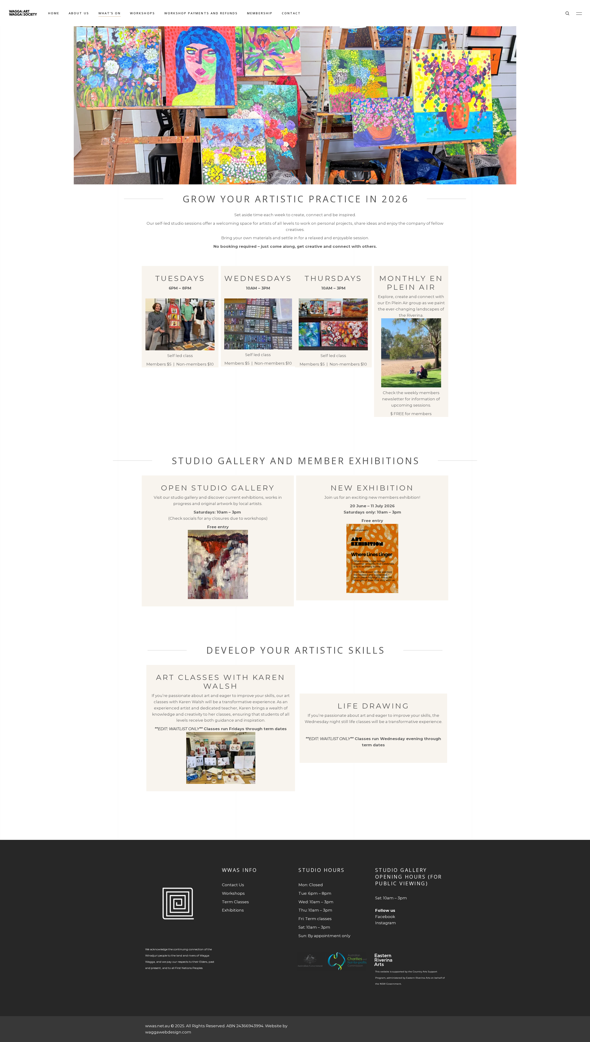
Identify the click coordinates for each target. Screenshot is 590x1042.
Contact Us (233, 885)
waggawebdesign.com (168, 1032)
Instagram (385, 923)
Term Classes (235, 902)
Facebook (385, 916)
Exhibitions (233, 910)
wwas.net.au (157, 1026)
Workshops (233, 893)
